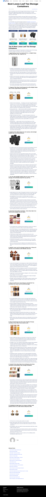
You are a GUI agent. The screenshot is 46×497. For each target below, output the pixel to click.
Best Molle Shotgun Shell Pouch (15, 449)
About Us (4, 488)
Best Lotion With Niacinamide (15, 472)
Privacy (4, 490)
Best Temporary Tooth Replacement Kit (17, 478)
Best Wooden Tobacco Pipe (14, 463)
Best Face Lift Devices (14, 466)
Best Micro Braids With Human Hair (16, 454)
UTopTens (5, 487)
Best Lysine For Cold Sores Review (16, 460)
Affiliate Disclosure (5, 489)
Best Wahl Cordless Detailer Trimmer (16, 457)
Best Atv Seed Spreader (14, 475)
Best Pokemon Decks (13, 469)
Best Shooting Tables (13, 451)
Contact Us (4, 491)
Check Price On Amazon (13, 43)
